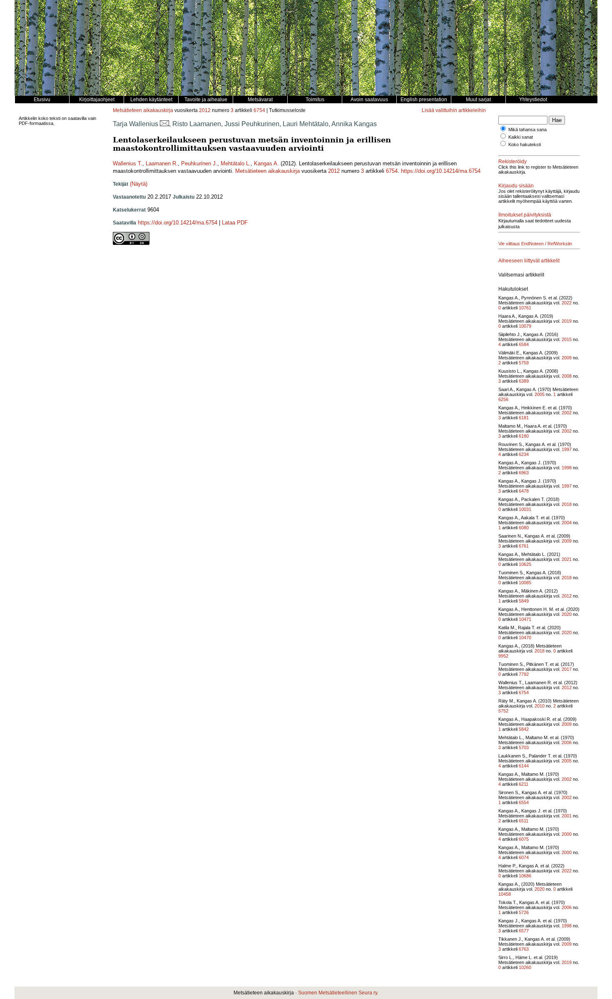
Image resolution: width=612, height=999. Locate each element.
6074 (524, 857)
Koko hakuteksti (524, 144)
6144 (524, 765)
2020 (567, 614)
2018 (567, 504)
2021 (567, 559)
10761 (525, 307)
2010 (540, 705)
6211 (523, 784)
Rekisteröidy (512, 161)
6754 (259, 110)
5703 (524, 747)
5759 (524, 362)
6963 (524, 472)
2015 (567, 339)
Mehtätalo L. (236, 163)
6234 (524, 454)
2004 (567, 522)
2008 (567, 376)
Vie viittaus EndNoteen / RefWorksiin (535, 243)
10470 (525, 637)
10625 (525, 564)
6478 (524, 490)
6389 (524, 381)
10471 (525, 619)
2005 (540, 394)
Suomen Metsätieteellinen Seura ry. (338, 993)
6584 (524, 344)
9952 (503, 655)
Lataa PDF (235, 222)
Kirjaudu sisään (516, 186)
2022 (567, 302)
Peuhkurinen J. (199, 163)
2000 (567, 834)
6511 (523, 820)
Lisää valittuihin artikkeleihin (454, 110)
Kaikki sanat (520, 137)
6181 (524, 417)
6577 (524, 930)
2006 (567, 742)
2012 (205, 110)
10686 (525, 875)
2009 (567, 357)
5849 (524, 600)
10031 (525, 509)
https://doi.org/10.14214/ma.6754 (440, 171)
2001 (567, 815)
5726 (524, 912)
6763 (524, 949)
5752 (503, 710)
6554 (524, 802)
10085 (525, 582)
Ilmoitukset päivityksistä (524, 215)
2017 (567, 669)
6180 (524, 435)
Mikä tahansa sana (527, 129)
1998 (567, 467)
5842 (524, 729)
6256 (503, 399)
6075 (524, 839)
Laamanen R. (162, 163)
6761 (524, 545)
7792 (524, 674)
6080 (524, 527)
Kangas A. (266, 163)
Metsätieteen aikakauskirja (143, 110)
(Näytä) (138, 184)
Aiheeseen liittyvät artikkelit (529, 261)
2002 (567, 412)
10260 (525, 967)
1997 (567, 449)
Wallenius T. (127, 163)
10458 (504, 894)
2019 (567, 321)
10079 (525, 326)
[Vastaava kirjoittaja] (164, 123)
